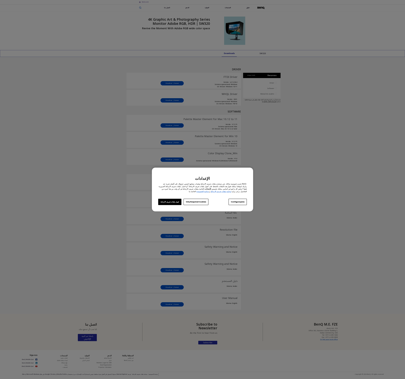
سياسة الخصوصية (202, 192)
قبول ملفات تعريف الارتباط (170, 202)
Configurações (237, 202)
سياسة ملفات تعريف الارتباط (221, 192)
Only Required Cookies (196, 202)
